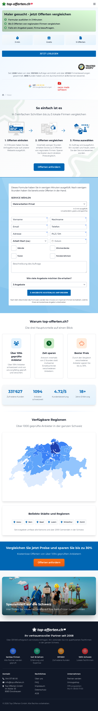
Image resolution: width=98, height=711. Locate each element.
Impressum (40, 686)
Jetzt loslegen (49, 53)
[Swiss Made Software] (63, 86)
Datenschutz (40, 690)
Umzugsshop (73, 682)
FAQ (37, 682)
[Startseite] (3, 95)
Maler (9, 95)
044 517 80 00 (11, 678)
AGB (37, 693)
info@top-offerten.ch (14, 682)
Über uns (39, 678)
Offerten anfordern (49, 167)
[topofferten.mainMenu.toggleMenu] (94, 3)
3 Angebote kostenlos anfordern (49, 292)
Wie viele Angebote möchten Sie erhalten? (49, 278)
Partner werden (74, 678)
